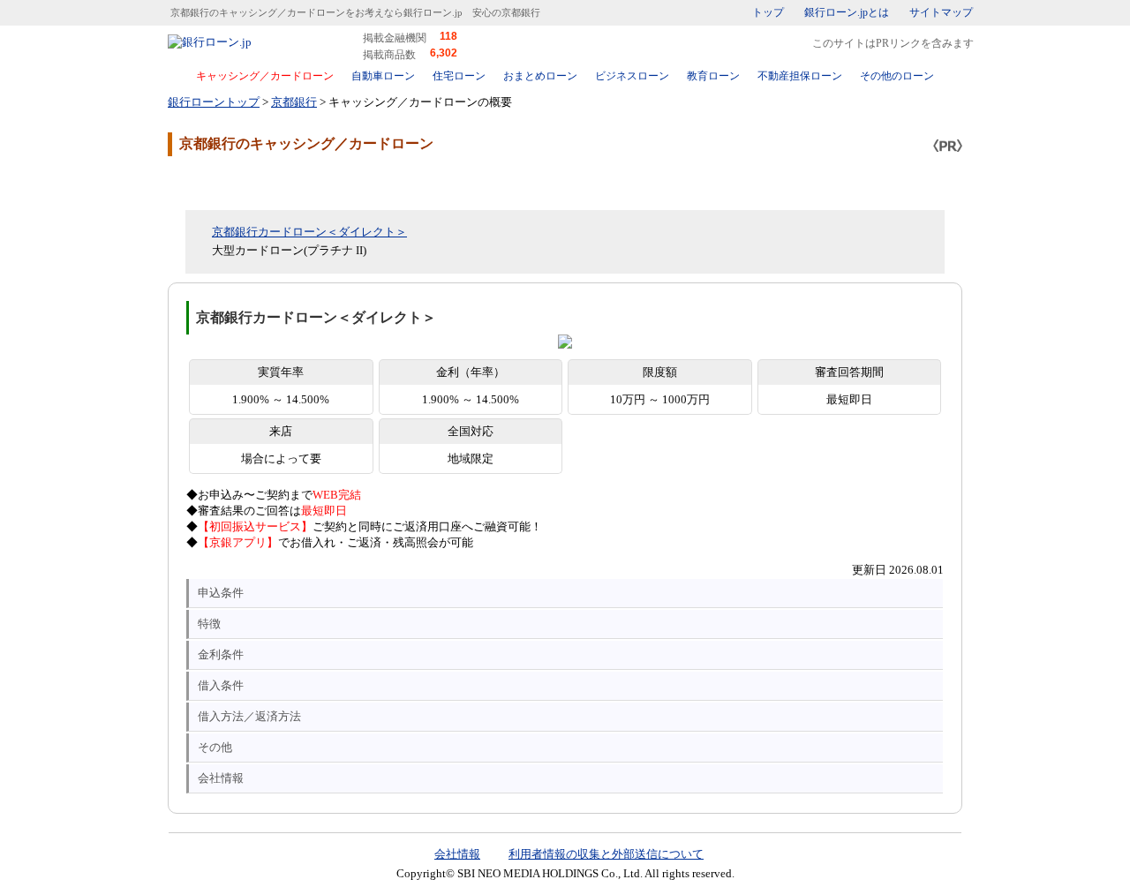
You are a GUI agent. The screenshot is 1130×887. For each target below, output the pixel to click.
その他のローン (897, 76)
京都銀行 (294, 102)
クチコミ (309, 181)
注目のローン (859, 836)
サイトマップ (941, 12)
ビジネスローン (632, 76)
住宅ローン (459, 76)
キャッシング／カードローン (265, 76)
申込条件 (221, 592)
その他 (215, 747)
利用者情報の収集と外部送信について (606, 854)
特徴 (209, 623)
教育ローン (713, 76)
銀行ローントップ (214, 102)
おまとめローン (540, 76)
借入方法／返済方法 (249, 716)
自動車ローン (383, 76)
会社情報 (221, 778)
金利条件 (221, 654)
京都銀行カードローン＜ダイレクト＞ (309, 231)
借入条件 (221, 685)
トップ (768, 12)
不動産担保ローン (799, 76)
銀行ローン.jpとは (846, 12)
